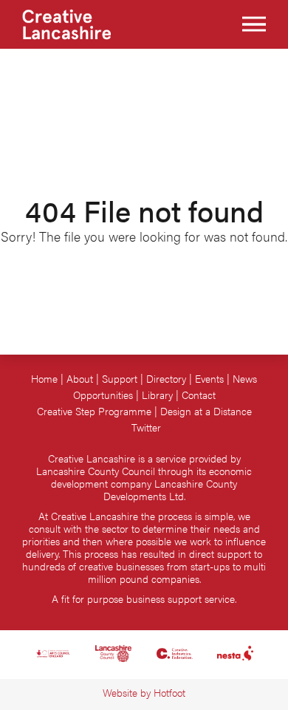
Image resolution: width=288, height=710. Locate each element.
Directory (166, 378)
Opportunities (103, 395)
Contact (199, 395)
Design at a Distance (206, 411)
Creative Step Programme (94, 411)
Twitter (146, 427)
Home (44, 378)
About (79, 378)
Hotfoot (169, 692)
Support (119, 378)
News (245, 378)
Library (157, 395)
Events (209, 378)
